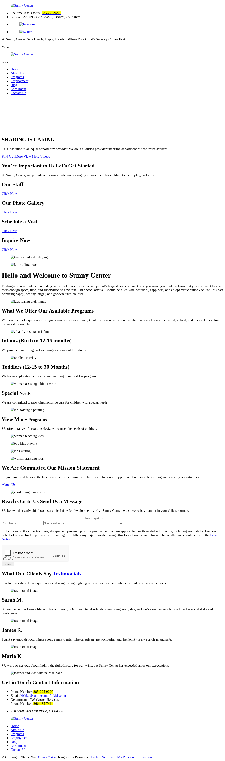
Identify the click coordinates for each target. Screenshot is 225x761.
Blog (14, 85)
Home (15, 69)
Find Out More (12, 156)
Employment (19, 81)
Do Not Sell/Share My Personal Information (121, 757)
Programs (17, 77)
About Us (17, 73)
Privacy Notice (47, 757)
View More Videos (37, 156)
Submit (8, 564)
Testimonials (67, 574)
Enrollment (18, 89)
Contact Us (18, 93)
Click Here (9, 193)
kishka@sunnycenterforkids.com (43, 695)
